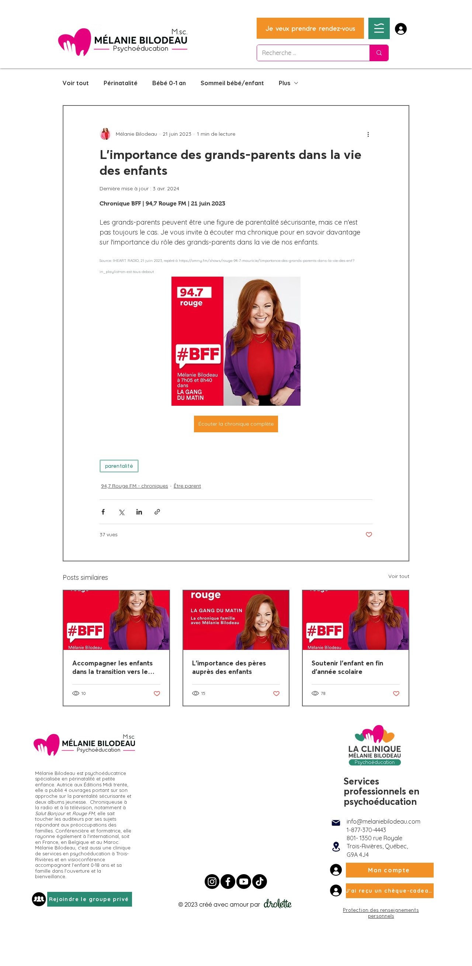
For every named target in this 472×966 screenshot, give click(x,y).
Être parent (187, 485)
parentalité (119, 466)
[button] (379, 28)
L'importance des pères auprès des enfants (229, 667)
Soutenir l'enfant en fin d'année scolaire (347, 667)
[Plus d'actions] (368, 133)
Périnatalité (121, 83)
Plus (284, 83)
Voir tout (76, 83)
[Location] (336, 846)
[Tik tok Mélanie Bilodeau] (259, 881)
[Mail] (336, 823)
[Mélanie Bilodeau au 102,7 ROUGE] (236, 620)
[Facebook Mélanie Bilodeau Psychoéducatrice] (228, 881)
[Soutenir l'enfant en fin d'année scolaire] (356, 620)
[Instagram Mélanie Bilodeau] (212, 881)
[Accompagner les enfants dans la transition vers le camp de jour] (116, 620)
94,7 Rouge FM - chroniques (134, 485)
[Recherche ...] (378, 53)
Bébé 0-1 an (169, 83)
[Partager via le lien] (157, 511)
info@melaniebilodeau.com (383, 821)
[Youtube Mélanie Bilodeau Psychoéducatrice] (243, 881)
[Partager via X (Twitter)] (121, 511)
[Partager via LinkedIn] (139, 511)
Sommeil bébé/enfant (232, 83)
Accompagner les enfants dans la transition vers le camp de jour (112, 667)
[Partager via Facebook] (103, 511)
